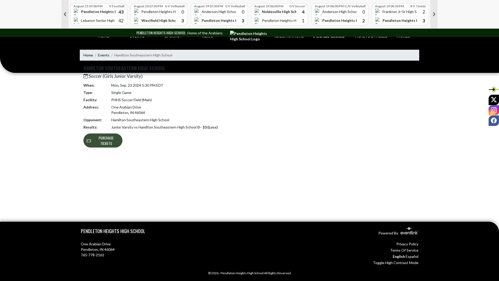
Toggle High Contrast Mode (395, 262)
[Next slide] (434, 14)
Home (88, 55)
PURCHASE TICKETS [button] (106, 140)
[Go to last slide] (65, 14)
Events (103, 55)
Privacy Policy (407, 244)
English (399, 256)
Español (412, 256)
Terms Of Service (404, 250)
